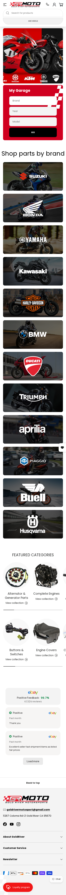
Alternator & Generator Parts (16, 596)
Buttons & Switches (16, 652)
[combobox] (33, 13)
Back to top (33, 782)
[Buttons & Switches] (16, 632)
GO (33, 132)
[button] (61, 4)
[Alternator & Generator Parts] (16, 575)
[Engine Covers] (46, 632)
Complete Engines (46, 594)
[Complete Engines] (46, 575)
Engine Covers (46, 650)
